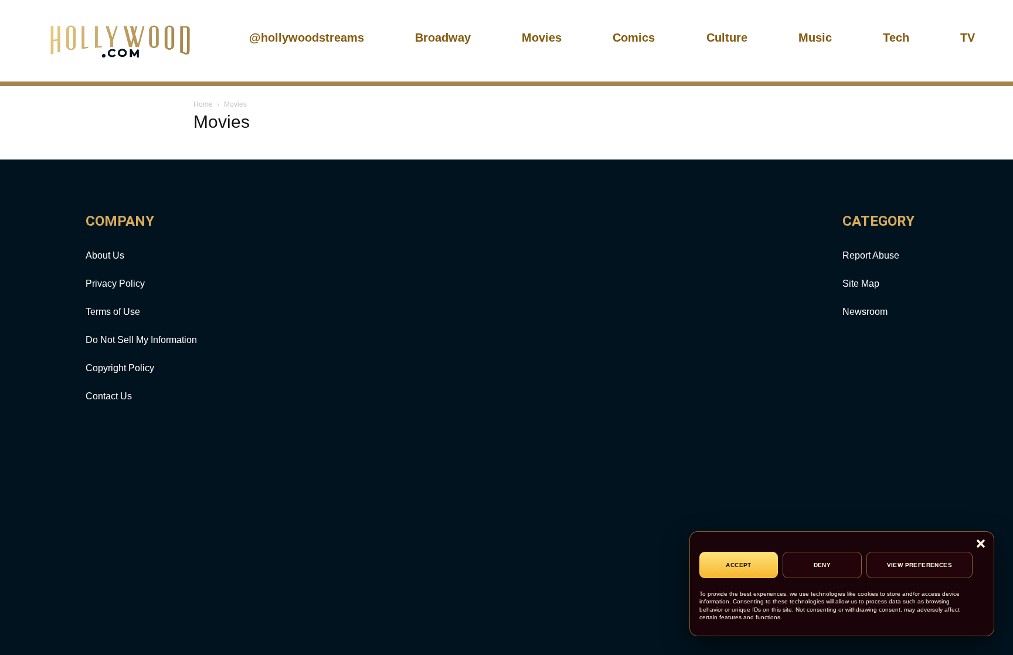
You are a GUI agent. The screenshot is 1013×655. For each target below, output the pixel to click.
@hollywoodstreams (306, 37)
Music (815, 37)
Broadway (443, 37)
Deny (822, 565)
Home (203, 104)
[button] (981, 544)
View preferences (919, 565)
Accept (738, 565)
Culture (726, 37)
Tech (896, 37)
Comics (634, 37)
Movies (542, 37)
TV (967, 37)
